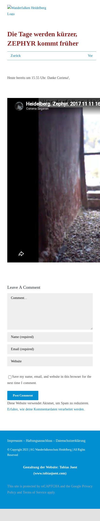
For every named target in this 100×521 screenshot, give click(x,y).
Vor (90, 56)
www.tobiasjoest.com (50, 473)
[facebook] (91, 501)
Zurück (16, 56)
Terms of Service (34, 492)
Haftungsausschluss (39, 441)
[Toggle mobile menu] (91, 7)
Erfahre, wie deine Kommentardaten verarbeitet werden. (46, 409)
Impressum (14, 441)
